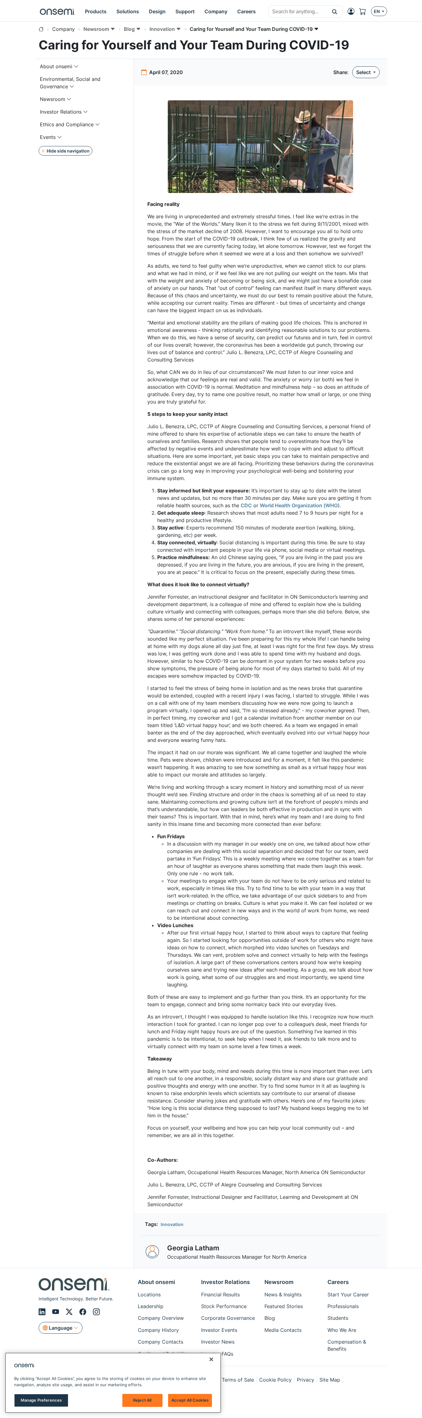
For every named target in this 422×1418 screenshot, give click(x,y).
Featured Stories (283, 1306)
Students (337, 1318)
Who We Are (341, 1330)
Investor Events (219, 1330)
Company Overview (161, 1318)
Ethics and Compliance (67, 124)
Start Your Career (348, 1294)
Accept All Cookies (190, 1400)
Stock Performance (224, 1306)
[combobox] (297, 12)
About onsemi (56, 66)
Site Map (329, 1380)
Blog (269, 1318)
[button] (335, 11)
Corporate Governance (228, 1318)
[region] (113, 1383)
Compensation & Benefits (346, 1345)
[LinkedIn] (43, 1312)
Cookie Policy (275, 1380)
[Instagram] (96, 1312)
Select (364, 72)
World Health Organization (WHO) (300, 505)
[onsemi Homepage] (57, 11)
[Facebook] (83, 1312)
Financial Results (220, 1294)
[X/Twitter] (70, 1312)
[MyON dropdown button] (352, 11)
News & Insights (283, 1294)
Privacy (305, 1380)
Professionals (343, 1306)
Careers (338, 1282)
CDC (246, 505)
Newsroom (52, 99)
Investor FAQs (217, 1354)
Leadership (150, 1306)
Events (48, 137)
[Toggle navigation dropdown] (76, 66)
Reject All (142, 1400)
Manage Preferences (41, 1400)
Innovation (172, 1224)
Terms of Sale (238, 1380)
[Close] (211, 1359)
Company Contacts (160, 1342)
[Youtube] (56, 1312)
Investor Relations (61, 112)
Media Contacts (283, 1330)
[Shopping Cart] (365, 11)
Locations (149, 1294)
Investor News (217, 1342)
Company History (158, 1330)
